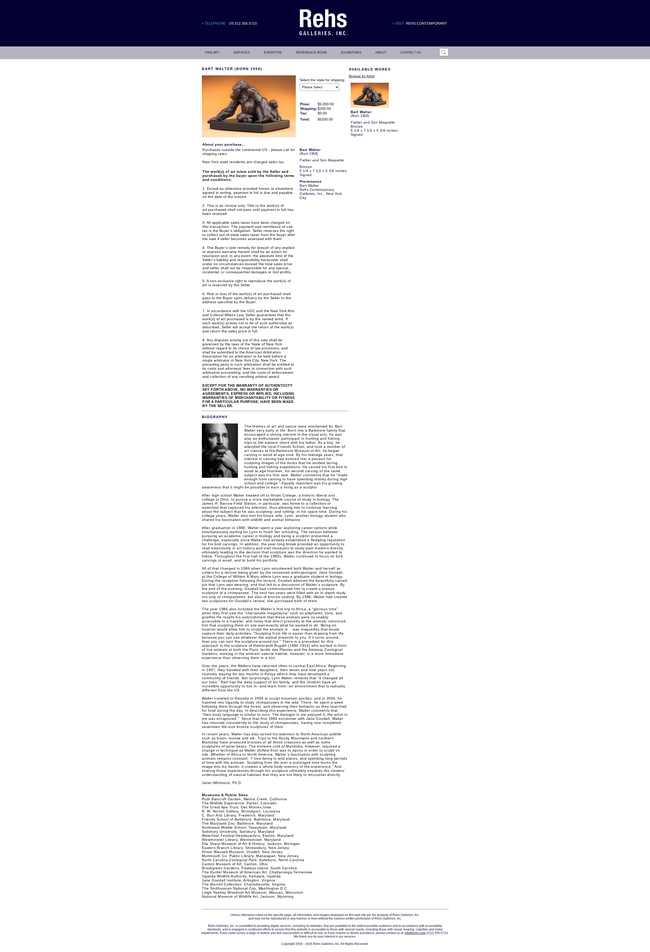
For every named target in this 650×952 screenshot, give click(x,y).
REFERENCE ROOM (311, 52)
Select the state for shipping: (322, 80)
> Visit (398, 23)
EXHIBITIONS (351, 52)
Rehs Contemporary (426, 23)
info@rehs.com (415, 933)
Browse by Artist (362, 76)
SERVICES (241, 52)
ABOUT (380, 52)
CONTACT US (410, 52)
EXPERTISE (273, 52)
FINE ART (212, 52)
